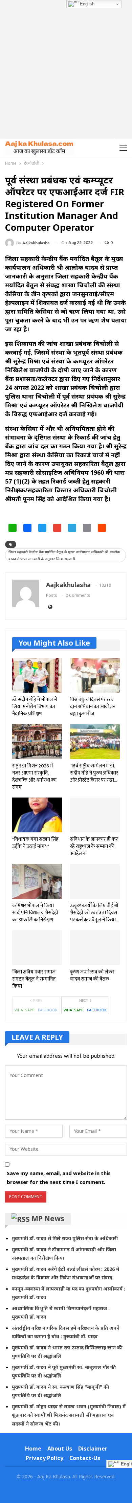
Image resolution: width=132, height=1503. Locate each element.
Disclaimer (92, 1448)
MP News (47, 1218)
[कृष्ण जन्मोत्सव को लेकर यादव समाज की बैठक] (95, 947)
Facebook (48, 1009)
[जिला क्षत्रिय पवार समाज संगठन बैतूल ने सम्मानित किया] (37, 947)
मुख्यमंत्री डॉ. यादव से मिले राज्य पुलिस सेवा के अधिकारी (65, 1238)
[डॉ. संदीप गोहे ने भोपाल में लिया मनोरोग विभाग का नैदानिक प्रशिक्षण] (37, 675)
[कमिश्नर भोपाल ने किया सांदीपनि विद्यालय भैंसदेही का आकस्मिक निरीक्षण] (37, 881)
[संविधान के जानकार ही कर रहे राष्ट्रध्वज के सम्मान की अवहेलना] (95, 815)
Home (33, 1448)
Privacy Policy (44, 1458)
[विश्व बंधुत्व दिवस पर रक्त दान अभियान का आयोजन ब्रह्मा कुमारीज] (95, 675)
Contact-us (84, 1458)
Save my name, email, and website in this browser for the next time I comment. (59, 1177)
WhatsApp (25, 1009)
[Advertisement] (66, 69)
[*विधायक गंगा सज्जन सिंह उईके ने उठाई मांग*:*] (37, 815)
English (86, 3)
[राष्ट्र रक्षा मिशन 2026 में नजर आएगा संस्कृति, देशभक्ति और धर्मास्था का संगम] (37, 741)
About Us (59, 1448)
